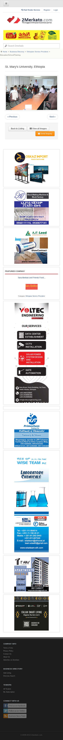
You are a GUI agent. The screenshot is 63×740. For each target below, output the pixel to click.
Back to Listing (17, 128)
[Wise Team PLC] (31, 502)
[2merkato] (31, 20)
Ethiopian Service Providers (37, 52)
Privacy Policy (8, 651)
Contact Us (7, 654)
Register (47, 10)
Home (5, 52)
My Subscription (9, 692)
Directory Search (9, 676)
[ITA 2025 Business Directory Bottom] (31, 613)
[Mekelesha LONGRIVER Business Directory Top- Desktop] (31, 35)
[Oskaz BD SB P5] (31, 168)
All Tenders (7, 689)
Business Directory (17, 52)
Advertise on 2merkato (11, 660)
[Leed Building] (31, 247)
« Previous (12, 117)
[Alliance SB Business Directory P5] (31, 207)
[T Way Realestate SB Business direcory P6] (31, 574)
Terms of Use (8, 648)
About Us (6, 657)
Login (56, 10)
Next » (52, 117)
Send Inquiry (46, 133)
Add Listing (7, 673)
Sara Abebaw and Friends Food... (31, 278)
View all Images (39, 128)
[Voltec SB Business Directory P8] (31, 353)
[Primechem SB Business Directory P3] (31, 430)
